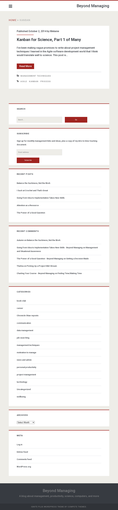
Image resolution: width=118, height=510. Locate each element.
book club (21, 301)
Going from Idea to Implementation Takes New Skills (41, 198)
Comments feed (24, 459)
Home (12, 20)
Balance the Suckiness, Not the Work (33, 183)
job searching (23, 338)
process (45, 81)
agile (23, 81)
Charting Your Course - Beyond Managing (35, 273)
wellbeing (21, 397)
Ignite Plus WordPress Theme (47, 507)
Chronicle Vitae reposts (27, 315)
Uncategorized (24, 389)
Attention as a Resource (28, 205)
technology (22, 382)
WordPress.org (24, 467)
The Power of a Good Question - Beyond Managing (40, 258)
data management (25, 330)
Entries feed (22, 452)
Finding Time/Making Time (70, 273)
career (20, 308)
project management (26, 374)
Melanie (54, 31)
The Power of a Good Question (31, 213)
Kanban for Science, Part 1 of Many (49, 39)
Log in (19, 444)
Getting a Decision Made (77, 258)
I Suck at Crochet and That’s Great (32, 190)
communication (24, 323)
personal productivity (26, 367)
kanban (33, 81)
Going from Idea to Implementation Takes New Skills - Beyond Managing (50, 247)
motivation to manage (26, 352)
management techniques (35, 76)
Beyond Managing (93, 6)
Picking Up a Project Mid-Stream (42, 266)
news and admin (24, 360)
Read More (26, 67)
